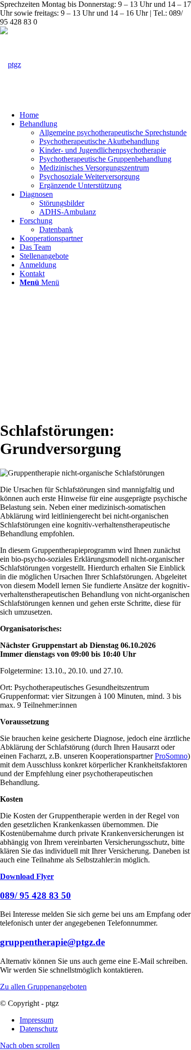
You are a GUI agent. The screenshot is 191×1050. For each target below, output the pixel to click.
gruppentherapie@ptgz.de (52, 942)
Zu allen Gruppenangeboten (43, 986)
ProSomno (171, 756)
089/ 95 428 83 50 (35, 895)
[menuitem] (105, 115)
